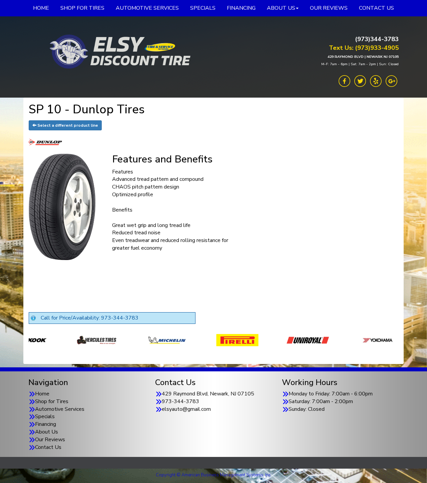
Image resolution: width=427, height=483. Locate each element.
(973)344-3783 (377, 39)
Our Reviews (50, 439)
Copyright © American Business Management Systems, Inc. (214, 475)
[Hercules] (51, 339)
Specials (45, 416)
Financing (45, 424)
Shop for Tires (51, 401)
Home (42, 393)
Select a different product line (67, 125)
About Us (46, 432)
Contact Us (48, 447)
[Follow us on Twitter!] (360, 80)
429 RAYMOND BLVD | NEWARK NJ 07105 (363, 56)
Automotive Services (59, 409)
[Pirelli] (192, 339)
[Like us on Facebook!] (344, 80)
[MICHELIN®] (121, 339)
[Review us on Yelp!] (376, 80)
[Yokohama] (333, 339)
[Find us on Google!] (391, 80)
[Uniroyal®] (262, 339)
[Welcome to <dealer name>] (118, 51)
